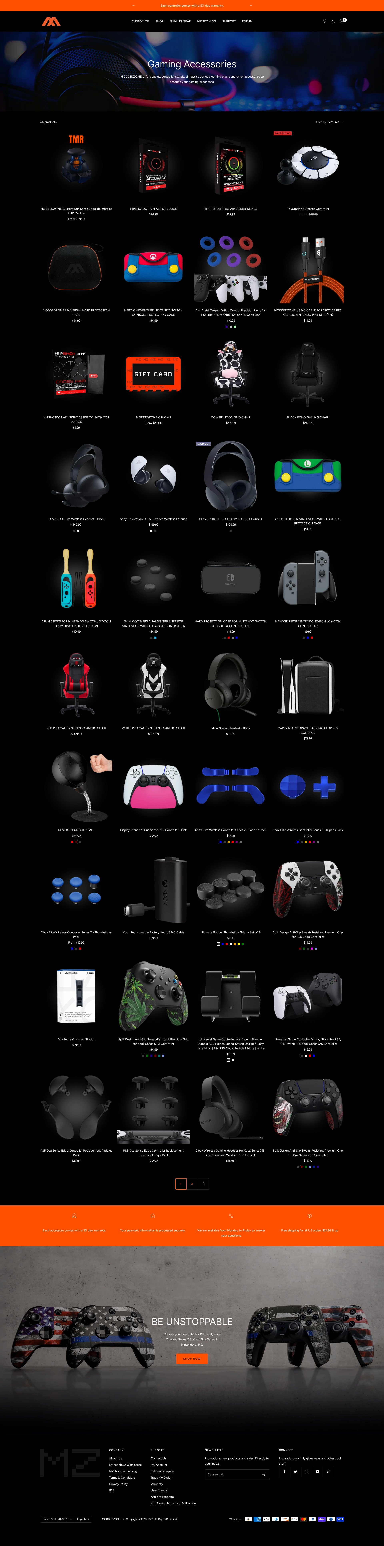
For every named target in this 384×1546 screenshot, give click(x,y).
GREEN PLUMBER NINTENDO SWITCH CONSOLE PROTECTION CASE (308, 521)
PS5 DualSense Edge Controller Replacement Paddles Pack (76, 1153)
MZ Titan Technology (123, 1471)
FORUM (247, 21)
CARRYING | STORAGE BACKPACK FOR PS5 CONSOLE (308, 730)
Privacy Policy (118, 1484)
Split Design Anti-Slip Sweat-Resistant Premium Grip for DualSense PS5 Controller (308, 1153)
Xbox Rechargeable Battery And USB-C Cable (153, 932)
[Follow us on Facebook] (284, 1471)
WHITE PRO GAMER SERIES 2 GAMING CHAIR (153, 728)
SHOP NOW (192, 1358)
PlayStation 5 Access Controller (308, 209)
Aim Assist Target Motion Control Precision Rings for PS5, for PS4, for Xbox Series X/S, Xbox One (230, 313)
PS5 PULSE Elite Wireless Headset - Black (76, 519)
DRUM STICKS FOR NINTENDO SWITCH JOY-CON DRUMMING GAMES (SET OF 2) (76, 624)
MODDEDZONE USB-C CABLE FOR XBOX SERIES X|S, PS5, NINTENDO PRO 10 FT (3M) (308, 313)
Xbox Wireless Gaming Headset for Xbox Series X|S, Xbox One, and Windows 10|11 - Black (230, 1153)
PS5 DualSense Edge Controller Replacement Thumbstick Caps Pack (153, 1153)
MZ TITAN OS (206, 21)
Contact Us (158, 1458)
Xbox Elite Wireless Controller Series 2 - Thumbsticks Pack (76, 935)
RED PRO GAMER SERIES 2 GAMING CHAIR (76, 728)
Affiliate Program (162, 1497)
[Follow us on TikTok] (328, 1471)
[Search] (325, 21)
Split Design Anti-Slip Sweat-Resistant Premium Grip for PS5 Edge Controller (308, 935)
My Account (159, 1465)
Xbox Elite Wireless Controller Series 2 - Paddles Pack (230, 830)
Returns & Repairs (162, 1471)
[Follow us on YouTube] (317, 1471)
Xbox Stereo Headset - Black (230, 728)
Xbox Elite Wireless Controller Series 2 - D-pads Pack (308, 830)
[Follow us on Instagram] (306, 1471)
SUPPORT (229, 21)
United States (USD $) (55, 1519)
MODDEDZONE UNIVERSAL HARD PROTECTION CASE (76, 313)
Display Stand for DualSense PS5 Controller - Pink (153, 830)
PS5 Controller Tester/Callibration (173, 1503)
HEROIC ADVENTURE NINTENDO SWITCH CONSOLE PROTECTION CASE (153, 313)
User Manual (159, 1490)
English (81, 1519)
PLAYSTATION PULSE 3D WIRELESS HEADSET (230, 519)
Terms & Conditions (122, 1477)
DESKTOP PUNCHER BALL (76, 830)
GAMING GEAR (180, 21)
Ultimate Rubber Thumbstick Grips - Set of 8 (231, 932)
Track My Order (161, 1477)
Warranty (157, 1484)
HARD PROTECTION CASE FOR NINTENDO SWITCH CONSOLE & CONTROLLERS (230, 624)
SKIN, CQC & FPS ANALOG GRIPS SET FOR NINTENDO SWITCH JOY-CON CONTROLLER (153, 624)
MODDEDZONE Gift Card (153, 417)
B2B (111, 1490)
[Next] (203, 1183)
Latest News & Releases (125, 1465)
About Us (115, 1458)
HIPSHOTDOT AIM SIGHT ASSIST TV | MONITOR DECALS (76, 420)
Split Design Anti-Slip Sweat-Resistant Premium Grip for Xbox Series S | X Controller (153, 1042)
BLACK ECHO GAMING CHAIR (308, 417)
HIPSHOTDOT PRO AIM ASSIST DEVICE (231, 209)
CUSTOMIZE (140, 21)
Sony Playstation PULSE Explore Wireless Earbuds (153, 519)
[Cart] (342, 21)
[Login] (333, 21)
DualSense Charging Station (76, 1039)
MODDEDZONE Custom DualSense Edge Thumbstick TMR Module (76, 211)
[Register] (264, 1474)
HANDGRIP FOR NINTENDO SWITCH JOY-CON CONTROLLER (308, 624)
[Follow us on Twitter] (295, 1471)
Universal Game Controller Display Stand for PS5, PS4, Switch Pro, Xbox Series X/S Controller (308, 1042)
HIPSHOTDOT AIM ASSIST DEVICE (153, 209)
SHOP (159, 21)
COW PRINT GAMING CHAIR (230, 417)
